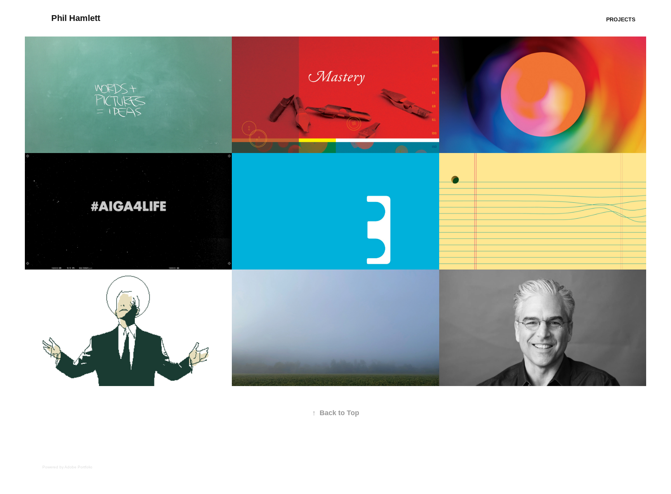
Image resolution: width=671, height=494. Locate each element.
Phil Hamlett (75, 18)
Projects (620, 19)
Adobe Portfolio (78, 467)
